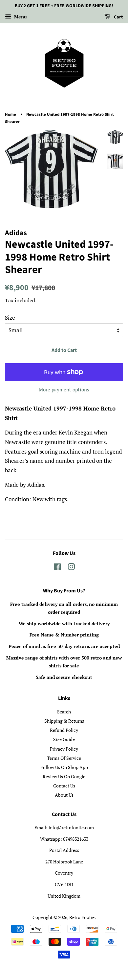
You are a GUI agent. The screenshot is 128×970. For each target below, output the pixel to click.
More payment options (64, 389)
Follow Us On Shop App (64, 767)
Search (64, 712)
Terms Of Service (64, 758)
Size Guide (64, 739)
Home (10, 114)
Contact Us (64, 786)
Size (10, 317)
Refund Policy (64, 730)
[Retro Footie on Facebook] (57, 568)
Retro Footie (82, 917)
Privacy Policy (64, 749)
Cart (118, 17)
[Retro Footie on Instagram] (71, 568)
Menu (20, 16)
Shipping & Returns (64, 721)
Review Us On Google (64, 776)
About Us (64, 795)
